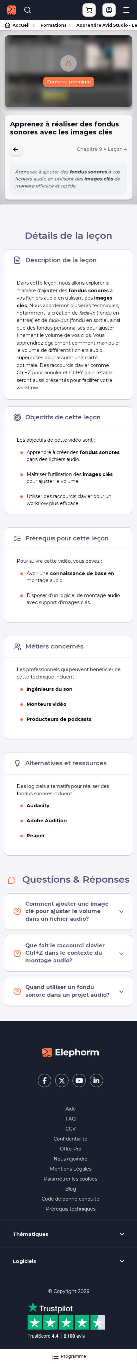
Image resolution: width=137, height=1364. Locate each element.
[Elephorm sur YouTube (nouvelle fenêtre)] (79, 1080)
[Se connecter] (109, 10)
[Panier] (89, 10)
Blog (70, 1189)
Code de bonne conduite (70, 1199)
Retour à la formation (16, 149)
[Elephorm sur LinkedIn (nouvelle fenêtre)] (96, 1080)
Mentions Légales (70, 1169)
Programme (73, 1356)
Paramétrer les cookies (70, 1179)
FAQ (71, 1119)
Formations (54, 25)
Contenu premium (69, 82)
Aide (71, 1109)
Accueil (21, 25)
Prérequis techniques (70, 1209)
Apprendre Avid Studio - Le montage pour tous (103, 25)
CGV (71, 1129)
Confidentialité (70, 1139)
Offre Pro (70, 1149)
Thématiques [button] (31, 1234)
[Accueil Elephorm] (70, 1052)
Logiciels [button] (24, 1261)
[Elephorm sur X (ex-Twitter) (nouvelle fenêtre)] (61, 1080)
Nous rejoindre (70, 1159)
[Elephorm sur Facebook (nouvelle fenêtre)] (44, 1080)
